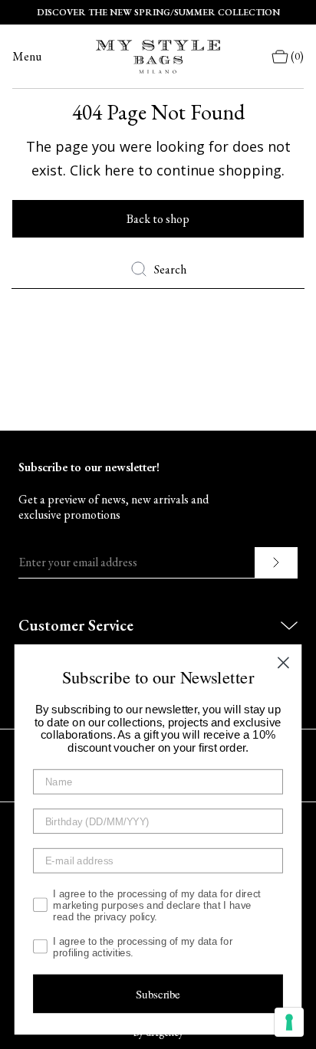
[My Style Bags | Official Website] (158, 57)
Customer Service (75, 625)
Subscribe (158, 993)
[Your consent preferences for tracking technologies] (289, 1022)
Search (170, 269)
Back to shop (158, 219)
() (297, 56)
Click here (102, 170)
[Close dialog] (283, 662)
